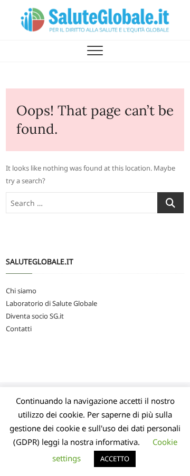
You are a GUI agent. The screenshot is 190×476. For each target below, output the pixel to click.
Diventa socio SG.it (35, 316)
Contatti (19, 328)
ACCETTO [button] (114, 458)
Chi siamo (21, 290)
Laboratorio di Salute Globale (51, 303)
